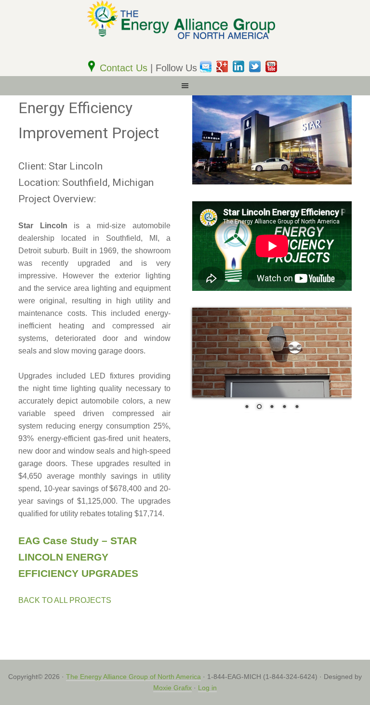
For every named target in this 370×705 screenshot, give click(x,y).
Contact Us (125, 68)
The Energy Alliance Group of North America (133, 676)
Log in (207, 688)
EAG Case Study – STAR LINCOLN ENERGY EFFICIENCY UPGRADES (78, 557)
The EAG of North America (185, 30)
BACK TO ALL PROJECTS (64, 600)
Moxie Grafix (172, 688)
